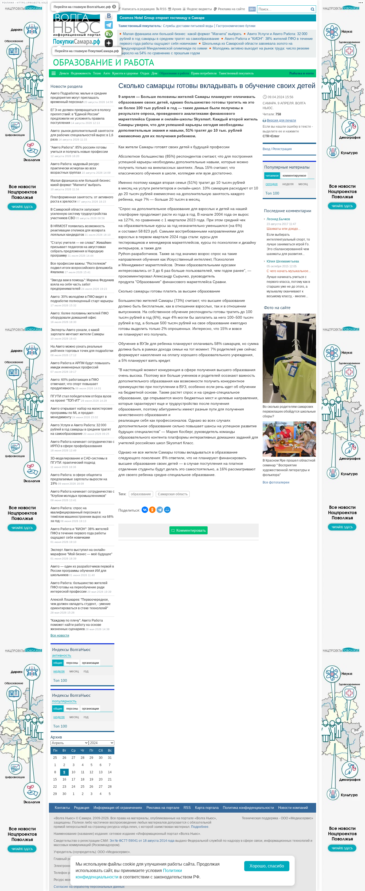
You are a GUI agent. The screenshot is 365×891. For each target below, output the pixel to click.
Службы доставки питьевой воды (188, 26)
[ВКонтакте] (145, 510)
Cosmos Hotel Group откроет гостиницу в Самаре (162, 18)
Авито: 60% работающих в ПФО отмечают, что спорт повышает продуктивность (75, 384)
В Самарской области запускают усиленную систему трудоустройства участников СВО (79, 214)
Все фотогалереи (276, 482)
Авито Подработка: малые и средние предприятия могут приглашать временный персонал (79, 98)
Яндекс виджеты (199, 9)
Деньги (64, 73)
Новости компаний (293, 808)
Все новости (60, 635)
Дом (154, 73)
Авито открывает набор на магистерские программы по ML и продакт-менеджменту (81, 413)
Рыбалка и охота (301, 73)
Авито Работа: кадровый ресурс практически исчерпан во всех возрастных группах (75, 168)
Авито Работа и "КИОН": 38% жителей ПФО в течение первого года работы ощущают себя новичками (79, 533)
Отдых (144, 73)
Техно (97, 73)
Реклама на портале (162, 808)
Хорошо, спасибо (267, 866)
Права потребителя (204, 73)
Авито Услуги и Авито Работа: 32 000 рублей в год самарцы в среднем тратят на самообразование (81, 429)
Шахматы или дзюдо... (283, 229)
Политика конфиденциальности (248, 808)
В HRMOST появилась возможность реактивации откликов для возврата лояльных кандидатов (78, 230)
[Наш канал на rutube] (109, 34)
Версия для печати (281, 120)
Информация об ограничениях (118, 808)
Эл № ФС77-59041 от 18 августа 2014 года (142, 841)
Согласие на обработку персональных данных (89, 887)
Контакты (62, 808)
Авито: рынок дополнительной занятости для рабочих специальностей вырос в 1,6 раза (82, 135)
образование (141, 494)
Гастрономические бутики (235, 26)
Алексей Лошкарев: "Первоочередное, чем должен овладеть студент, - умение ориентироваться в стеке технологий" (81, 604)
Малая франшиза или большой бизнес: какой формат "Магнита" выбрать (183, 34)
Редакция (81, 808)
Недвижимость (81, 73)
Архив (176, 9)
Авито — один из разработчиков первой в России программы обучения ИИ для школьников (82, 571)
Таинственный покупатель (236, 73)
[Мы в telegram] (109, 25)
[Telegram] (160, 510)
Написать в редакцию (138, 9)
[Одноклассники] (152, 510)
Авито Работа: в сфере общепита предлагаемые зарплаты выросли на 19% (79, 479)
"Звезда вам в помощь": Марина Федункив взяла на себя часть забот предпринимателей (82, 284)
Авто (106, 73)
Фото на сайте (277, 307)
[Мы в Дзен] (109, 43)
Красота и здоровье (125, 73)
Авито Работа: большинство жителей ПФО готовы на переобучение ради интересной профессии (79, 587)
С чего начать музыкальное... (289, 271)
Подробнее (199, 827)
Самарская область (173, 494)
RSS (163, 9)
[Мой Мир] (167, 510)
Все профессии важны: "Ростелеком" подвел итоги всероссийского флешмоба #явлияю (81, 268)
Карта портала (207, 808)
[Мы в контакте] (109, 16)
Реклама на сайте (231, 9)
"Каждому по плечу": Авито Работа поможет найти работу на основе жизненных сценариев (77, 625)
